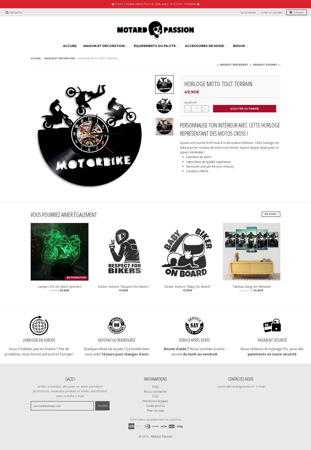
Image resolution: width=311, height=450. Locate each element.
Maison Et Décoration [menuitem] (104, 46)
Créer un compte (271, 12)
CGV (155, 396)
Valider (102, 405)
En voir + (271, 214)
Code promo (155, 406)
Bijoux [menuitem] (239, 46)
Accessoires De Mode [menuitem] (204, 46)
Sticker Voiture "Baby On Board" (187, 286)
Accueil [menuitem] (70, 46)
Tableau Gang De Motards (251, 286)
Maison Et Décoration (59, 58)
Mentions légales (155, 401)
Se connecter (248, 12)
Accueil (36, 58)
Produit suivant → (266, 64)
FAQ (155, 387)
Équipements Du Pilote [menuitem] (155, 46)
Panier (298, 12)
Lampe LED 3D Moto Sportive (59, 286)
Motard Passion (161, 436)
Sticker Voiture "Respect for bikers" (123, 286)
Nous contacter (155, 392)
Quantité (190, 102)
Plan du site (155, 411)
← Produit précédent (232, 64)
